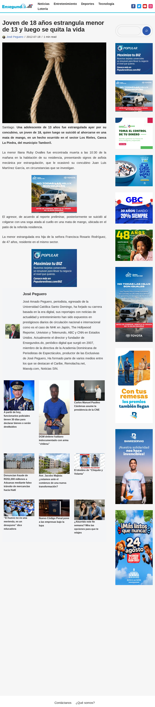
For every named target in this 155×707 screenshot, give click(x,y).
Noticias (43, 3)
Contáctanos (62, 702)
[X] (139, 6)
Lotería (43, 8)
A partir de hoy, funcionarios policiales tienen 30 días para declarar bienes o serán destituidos (17, 419)
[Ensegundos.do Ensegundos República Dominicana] (17, 6)
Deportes (87, 3)
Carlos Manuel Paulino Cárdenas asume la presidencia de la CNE (87, 406)
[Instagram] (150, 6)
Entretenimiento (65, 3)
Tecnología (106, 3)
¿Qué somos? (85, 702)
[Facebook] (133, 6)
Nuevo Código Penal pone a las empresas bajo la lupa (54, 522)
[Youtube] (145, 6)
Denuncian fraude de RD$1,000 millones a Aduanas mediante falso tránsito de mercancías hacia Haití (18, 482)
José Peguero (15, 36)
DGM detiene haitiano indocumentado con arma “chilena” (53, 440)
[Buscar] (146, 30)
